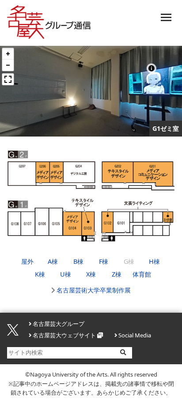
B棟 (78, 261)
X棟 (91, 274)
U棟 (65, 274)
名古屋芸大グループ (58, 324)
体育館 (142, 274)
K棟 (40, 274)
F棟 (103, 261)
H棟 (154, 261)
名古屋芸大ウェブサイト (64, 335)
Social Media (134, 335)
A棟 (53, 261)
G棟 (129, 261)
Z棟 (116, 274)
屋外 (27, 261)
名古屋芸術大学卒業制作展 (94, 290)
